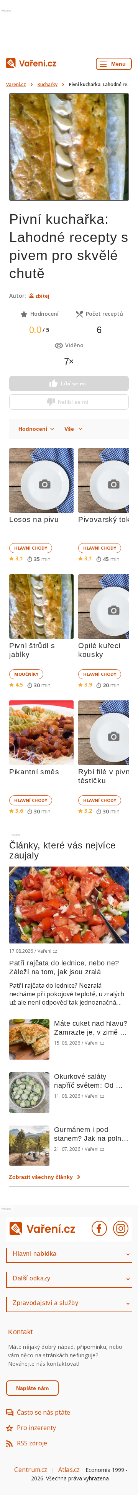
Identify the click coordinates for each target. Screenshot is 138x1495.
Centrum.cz (30, 1469)
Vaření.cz (16, 84)
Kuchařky (48, 84)
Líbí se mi (73, 383)
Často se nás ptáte (43, 1412)
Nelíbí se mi (73, 402)
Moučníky (26, 674)
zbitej (42, 296)
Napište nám (32, 1388)
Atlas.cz (69, 1469)
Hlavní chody (30, 548)
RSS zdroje (32, 1443)
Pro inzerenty (36, 1427)
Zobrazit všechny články (40, 1177)
